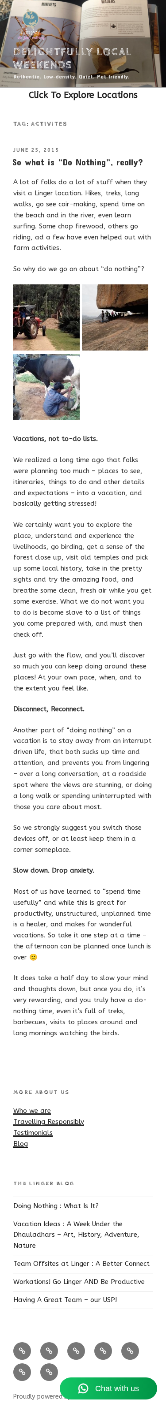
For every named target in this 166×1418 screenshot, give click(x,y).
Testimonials (33, 1133)
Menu (83, 95)
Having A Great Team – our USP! (65, 1300)
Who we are (32, 1111)
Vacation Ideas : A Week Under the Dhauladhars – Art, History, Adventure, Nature (76, 1235)
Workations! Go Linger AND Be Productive (79, 1282)
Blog (20, 1144)
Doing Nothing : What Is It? (56, 1206)
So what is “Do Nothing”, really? (77, 162)
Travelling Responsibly (48, 1122)
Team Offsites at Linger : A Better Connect (81, 1264)
